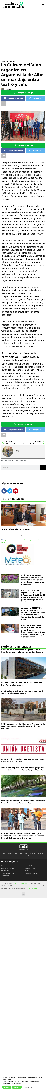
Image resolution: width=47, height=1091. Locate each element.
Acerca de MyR (24, 856)
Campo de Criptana (7, 873)
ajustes (18, 1083)
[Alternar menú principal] (42, 4)
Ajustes (27, 1087)
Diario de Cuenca (30, 866)
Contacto (40, 853)
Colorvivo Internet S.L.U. (22, 883)
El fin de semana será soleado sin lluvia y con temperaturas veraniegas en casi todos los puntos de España (32, 579)
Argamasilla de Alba (8, 460)
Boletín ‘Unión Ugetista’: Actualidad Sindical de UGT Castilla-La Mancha (22, 760)
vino (25, 460)
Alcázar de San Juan (8, 868)
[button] (23, 894)
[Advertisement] (23, 33)
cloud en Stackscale (31, 888)
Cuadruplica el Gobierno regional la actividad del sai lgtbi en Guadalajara (22, 692)
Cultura (4, 61)
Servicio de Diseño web (27, 853)
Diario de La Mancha (31, 868)
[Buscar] (43, 467)
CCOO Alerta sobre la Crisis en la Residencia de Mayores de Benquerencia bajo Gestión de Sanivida (23, 726)
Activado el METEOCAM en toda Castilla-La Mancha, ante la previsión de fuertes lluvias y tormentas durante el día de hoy (33, 613)
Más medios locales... (32, 873)
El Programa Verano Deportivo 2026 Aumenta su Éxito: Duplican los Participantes (23, 802)
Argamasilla (5, 871)
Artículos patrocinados (10, 853)
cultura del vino (19, 460)
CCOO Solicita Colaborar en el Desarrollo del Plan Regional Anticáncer (21, 684)
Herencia (28, 871)
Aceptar (6, 1087)
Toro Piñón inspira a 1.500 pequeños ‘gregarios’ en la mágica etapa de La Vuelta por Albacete (22, 769)
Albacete (4, 866)
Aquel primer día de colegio (15, 529)
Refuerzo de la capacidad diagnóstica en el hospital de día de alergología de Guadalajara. (22, 651)
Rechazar (17, 1087)
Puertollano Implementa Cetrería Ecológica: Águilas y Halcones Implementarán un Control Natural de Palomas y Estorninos (22, 835)
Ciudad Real (5, 876)
